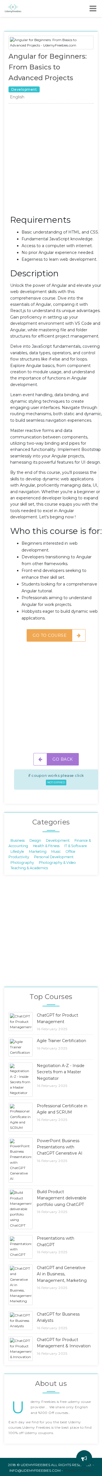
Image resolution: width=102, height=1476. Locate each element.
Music (56, 851)
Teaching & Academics (29, 868)
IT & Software (75, 846)
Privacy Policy (78, 1470)
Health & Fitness (46, 846)
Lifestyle (17, 851)
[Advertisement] (51, 161)
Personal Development (54, 857)
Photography (22, 862)
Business (17, 840)
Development (58, 840)
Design (35, 840)
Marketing (37, 851)
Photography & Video (57, 862)
